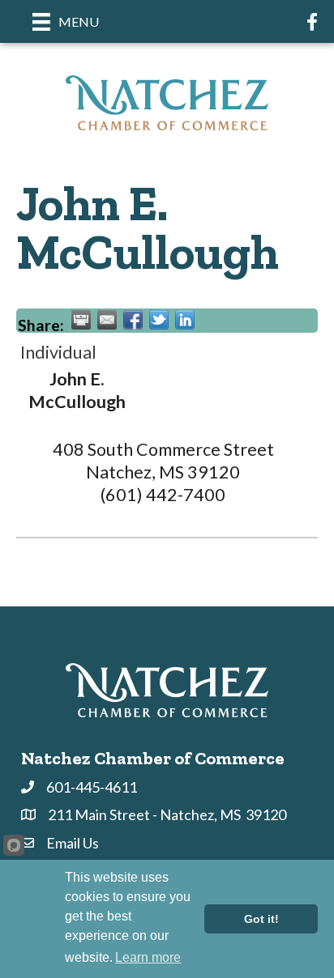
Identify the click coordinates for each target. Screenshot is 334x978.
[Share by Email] (107, 320)
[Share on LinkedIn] (185, 320)
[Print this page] (81, 320)
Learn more (148, 957)
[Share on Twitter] (159, 320)
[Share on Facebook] (133, 320)
